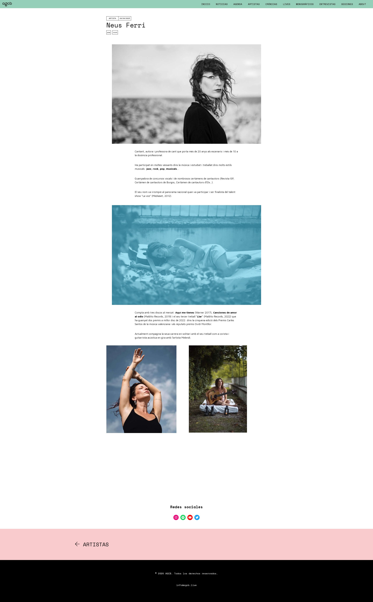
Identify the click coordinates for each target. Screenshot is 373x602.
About (362, 4)
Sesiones (347, 4)
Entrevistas (327, 4)
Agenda (237, 4)
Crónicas (271, 4)
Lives (286, 4)
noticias (222, 4)
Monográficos (305, 4)
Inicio (205, 4)
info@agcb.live (186, 585)
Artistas (254, 4)
